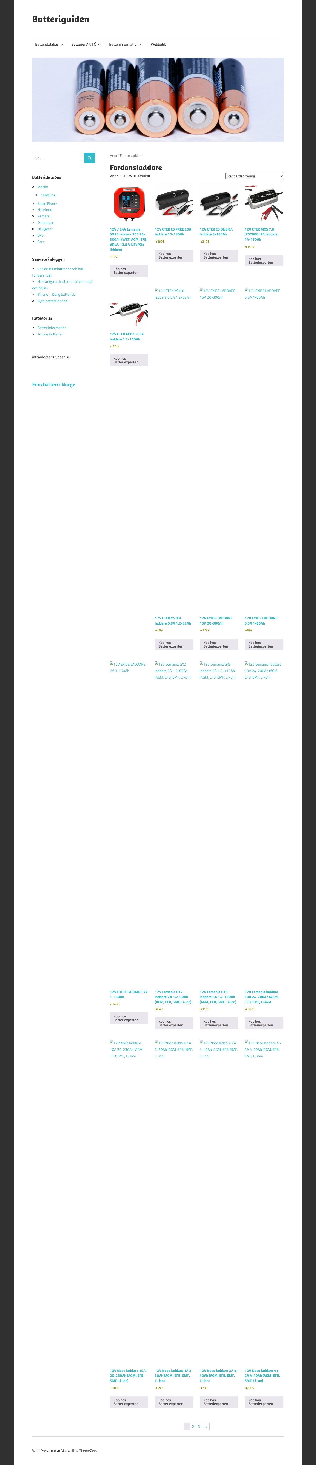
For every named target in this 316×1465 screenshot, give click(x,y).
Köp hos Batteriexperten (126, 270)
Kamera (43, 216)
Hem (113, 155)
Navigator (45, 229)
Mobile (42, 187)
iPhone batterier (50, 334)
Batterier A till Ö (83, 44)
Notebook (44, 209)
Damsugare (46, 222)
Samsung (48, 195)
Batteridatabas (47, 44)
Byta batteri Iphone (52, 301)
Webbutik (158, 44)
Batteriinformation (123, 44)
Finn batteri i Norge (53, 384)
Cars (40, 242)
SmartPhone (47, 203)
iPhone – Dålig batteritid (56, 294)
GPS (40, 235)
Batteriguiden (60, 19)
